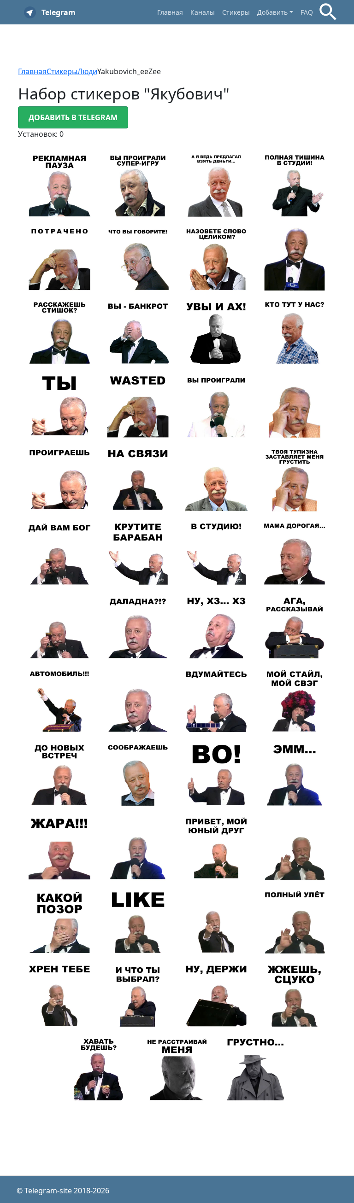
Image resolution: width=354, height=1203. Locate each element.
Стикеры (236, 12)
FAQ (307, 12)
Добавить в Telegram (73, 117)
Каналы (202, 12)
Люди (87, 71)
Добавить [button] (272, 12)
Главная (170, 12)
